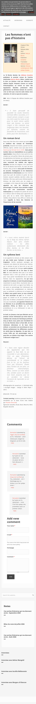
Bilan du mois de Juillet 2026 (14, 624)
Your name (11, 526)
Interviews (18, 20)
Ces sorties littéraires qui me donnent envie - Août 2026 (17, 636)
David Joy (6, 150)
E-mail (9, 535)
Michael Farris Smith (17, 150)
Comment (10, 557)
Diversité (29, 20)
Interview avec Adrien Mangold (12, 660)
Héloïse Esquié (25, 64)
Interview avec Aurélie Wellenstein (14, 671)
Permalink (13, 432)
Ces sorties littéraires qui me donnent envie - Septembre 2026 (17, 612)
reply (12, 443)
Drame (27, 70)
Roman (32, 68)
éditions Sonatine (27, 75)
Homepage (10, 548)
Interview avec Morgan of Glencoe (13, 682)
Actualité (6, 20)
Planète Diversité (11, 402)
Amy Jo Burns (15, 79)
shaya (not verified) (16, 477)
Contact (6, 26)
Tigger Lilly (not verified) (17, 435)
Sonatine (23, 60)
